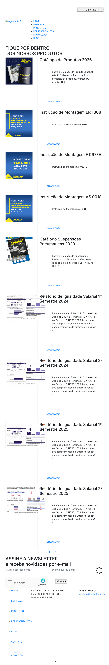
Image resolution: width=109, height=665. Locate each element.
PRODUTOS (39, 27)
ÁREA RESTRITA (93, 9)
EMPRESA (38, 24)
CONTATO (16, 641)
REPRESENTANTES (43, 31)
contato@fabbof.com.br (92, 594)
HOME (36, 21)
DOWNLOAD (40, 34)
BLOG (36, 38)
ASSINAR (61, 581)
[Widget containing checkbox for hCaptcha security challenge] (27, 582)
